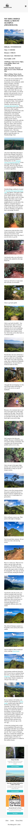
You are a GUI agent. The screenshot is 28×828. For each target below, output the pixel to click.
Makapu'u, (7, 676)
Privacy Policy (19, 820)
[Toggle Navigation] (25, 6)
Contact (12, 820)
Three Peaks (16, 651)
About (6, 820)
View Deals (15, 813)
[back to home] (7, 6)
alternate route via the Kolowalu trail (12, 161)
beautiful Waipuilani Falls (11, 106)
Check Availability (15, 766)
